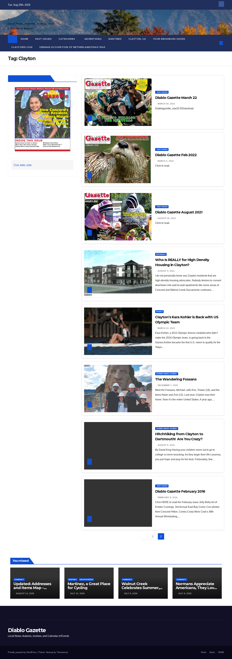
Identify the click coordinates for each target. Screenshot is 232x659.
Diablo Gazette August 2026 (29, 78)
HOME (24, 38)
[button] (216, 43)
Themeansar (62, 652)
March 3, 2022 (166, 161)
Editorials (161, 254)
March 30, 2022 (166, 104)
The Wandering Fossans (175, 379)
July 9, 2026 (130, 593)
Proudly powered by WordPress (22, 652)
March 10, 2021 (166, 328)
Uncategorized (86, 579)
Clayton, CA (137, 38)
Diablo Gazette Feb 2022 (176, 155)
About (212, 652)
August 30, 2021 (167, 218)
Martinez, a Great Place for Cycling (89, 585)
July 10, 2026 (77, 593)
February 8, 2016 (168, 497)
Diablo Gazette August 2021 (178, 212)
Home (203, 652)
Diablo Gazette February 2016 (180, 491)
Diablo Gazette (9, 18)
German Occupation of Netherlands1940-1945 (72, 47)
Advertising (93, 38)
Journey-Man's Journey (166, 374)
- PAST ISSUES (162, 92)
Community (19, 579)
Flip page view (22, 164)
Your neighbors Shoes (169, 38)
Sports (159, 311)
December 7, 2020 (168, 385)
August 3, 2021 (166, 271)
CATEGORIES (67, 38)
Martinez (115, 38)
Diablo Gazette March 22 (176, 98)
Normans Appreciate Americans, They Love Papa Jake (196, 587)
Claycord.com (21, 47)
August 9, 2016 (166, 445)
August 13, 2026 (25, 593)
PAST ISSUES (43, 38)
